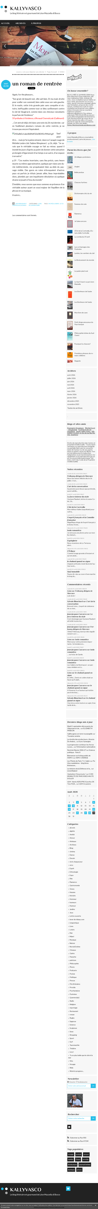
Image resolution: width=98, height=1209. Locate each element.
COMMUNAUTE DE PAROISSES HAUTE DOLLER (80, 776)
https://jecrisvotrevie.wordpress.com (81, 125)
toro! (72, 1052)
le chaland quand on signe (78, 561)
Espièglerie (72, 541)
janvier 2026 (71, 398)
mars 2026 (71, 391)
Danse (72, 855)
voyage (71, 1154)
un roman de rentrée (37, 84)
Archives (20, 23)
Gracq (72, 889)
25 (77, 813)
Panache (73, 957)
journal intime (84, 1164)
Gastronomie (75, 885)
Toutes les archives (74, 408)
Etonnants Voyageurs (75, 428)
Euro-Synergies (85, 741)
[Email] (69, 1127)
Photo (72, 967)
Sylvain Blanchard (75, 601)
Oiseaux (73, 950)
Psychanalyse (75, 991)
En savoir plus (5, 1207)
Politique (73, 977)
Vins (71, 1061)
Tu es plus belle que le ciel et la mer (80, 1056)
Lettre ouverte (75, 916)
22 (94, 809)
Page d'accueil (52, 72)
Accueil (5, 23)
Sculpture (73, 1028)
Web (71, 1068)
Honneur (73, 899)
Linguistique (74, 923)
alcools (72, 828)
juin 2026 (70, 381)
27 (85, 813)
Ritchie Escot (90, 428)
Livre (40, 203)
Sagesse (73, 1021)
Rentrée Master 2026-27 (76, 750)
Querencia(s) (74, 997)
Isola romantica (74, 530)
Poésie (72, 974)
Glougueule (72, 430)
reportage (73, 1008)
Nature (72, 943)
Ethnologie (74, 872)
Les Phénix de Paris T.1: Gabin (78, 761)
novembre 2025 (73, 404)
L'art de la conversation (77, 486)
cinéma (72, 851)
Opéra (72, 953)
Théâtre (73, 1048)
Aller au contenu (7, 2)
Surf (71, 1042)
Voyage (72, 1064)
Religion (73, 1004)
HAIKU (62, 72)
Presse (72, 980)
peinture (73, 960)
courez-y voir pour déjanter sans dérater (30, 72)
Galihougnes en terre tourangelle (79, 734)
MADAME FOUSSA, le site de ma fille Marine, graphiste (81, 433)
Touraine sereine (73, 736)
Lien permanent (21, 203)
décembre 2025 (73, 401)
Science (73, 1025)
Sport (72, 1038)
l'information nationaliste (85, 747)
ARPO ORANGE (82, 758)
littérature (72, 1164)
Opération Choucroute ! (76, 774)
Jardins (72, 909)
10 (73, 806)
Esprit (72, 868)
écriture (71, 1170)
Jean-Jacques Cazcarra (77, 614)
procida (85, 1159)
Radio (72, 1001)
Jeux (71, 913)
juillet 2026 (71, 378)
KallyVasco (25, 8)
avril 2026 (70, 388)
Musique (73, 940)
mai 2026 (70, 385)
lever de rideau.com (77, 919)
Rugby (72, 1018)
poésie (78, 1154)
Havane (72, 892)
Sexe (71, 1032)
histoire (73, 896)
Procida (72, 987)
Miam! (72, 936)
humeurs (73, 902)
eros (71, 865)
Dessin (72, 858)
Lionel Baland (72, 771)
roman (23, 205)
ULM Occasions (85, 784)
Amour (72, 838)
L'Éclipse (71, 551)
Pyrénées (73, 994)
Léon (69, 591)
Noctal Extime (75, 947)
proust (86, 1154)
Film (71, 879)
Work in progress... (77, 1071)
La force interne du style (78, 497)
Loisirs (72, 930)
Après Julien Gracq (83, 431)
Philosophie (74, 963)
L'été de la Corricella (76, 507)
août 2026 (71, 375)
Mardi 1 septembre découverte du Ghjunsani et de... (80, 727)
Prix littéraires (75, 984)
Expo (72, 875)
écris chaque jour (76, 862)
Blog (71, 848)
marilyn (70, 1159)
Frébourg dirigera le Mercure (80, 476)
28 (90, 813)
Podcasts (73, 970)
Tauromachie (74, 1045)
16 (69, 809)
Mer (71, 933)
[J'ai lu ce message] (96, 1205)
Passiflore (71, 431)
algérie (72, 831)
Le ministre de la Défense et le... (79, 769)
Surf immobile (73, 572)
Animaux (73, 841)
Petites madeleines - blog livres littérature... (81, 763)
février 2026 (71, 394)
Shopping (73, 1035)
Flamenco (73, 882)
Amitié (72, 834)
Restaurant (74, 1011)
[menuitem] (7, 23)
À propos (36, 23)
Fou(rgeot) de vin (84, 430)
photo (79, 1170)
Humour (73, 906)
